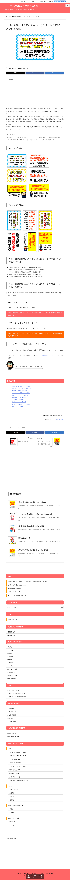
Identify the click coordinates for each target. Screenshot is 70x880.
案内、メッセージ (14, 789)
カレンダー (12, 825)
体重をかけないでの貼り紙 (19, 397)
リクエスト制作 (11, 721)
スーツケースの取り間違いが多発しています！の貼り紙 (35, 514)
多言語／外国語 (11, 715)
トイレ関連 (10, 650)
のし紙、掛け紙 (11, 733)
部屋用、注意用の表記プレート (16, 805)
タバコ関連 (10, 666)
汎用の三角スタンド (14, 777)
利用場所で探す (11, 632)
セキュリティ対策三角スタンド (17, 755)
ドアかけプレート (12, 786)
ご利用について (34, 1)
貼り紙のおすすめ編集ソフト (15, 588)
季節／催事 (10, 718)
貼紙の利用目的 (17, 16)
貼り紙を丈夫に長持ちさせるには (17, 585)
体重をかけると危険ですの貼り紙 (21, 386)
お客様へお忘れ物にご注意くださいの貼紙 (31, 526)
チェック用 (12, 821)
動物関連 (9, 659)
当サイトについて (25, 1)
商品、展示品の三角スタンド (17, 770)
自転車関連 (10, 656)
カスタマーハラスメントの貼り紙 (21, 404)
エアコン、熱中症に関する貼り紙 (16, 693)
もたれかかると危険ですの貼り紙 (21, 393)
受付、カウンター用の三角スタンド (19, 766)
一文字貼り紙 (11, 708)
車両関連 (9, 653)
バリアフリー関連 (12, 669)
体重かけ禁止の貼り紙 (18, 406)
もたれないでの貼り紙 (18, 399)
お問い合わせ (51, 1)
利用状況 (11, 800)
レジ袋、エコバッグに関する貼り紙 (17, 696)
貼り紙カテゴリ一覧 (13, 619)
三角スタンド (11, 748)
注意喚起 (11, 793)
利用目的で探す (11, 635)
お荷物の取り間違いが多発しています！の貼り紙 (33, 550)
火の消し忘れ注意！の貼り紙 (19, 390)
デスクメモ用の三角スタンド (17, 763)
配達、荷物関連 (11, 678)
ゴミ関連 (9, 647)
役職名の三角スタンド (15, 773)
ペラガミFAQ (43, 1)
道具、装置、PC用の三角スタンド (18, 780)
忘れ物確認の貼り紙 (24, 538)
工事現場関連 (11, 662)
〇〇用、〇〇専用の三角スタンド (18, 752)
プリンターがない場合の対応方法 (17, 595)
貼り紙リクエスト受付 (14, 592)
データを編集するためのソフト (47, 355)
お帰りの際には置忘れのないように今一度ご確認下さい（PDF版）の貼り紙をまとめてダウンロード (35, 314)
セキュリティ (13, 796)
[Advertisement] (35, 93)
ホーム (8, 16)
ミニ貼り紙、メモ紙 (13, 818)
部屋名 (11, 809)
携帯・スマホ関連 (12, 675)
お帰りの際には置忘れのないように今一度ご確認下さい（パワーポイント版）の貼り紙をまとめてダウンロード (35, 334)
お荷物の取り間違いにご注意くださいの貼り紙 (32, 502)
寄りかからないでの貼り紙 (19, 402)
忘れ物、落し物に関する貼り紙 (32, 16)
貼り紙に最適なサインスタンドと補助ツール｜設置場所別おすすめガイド (27, 581)
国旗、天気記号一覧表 (13, 736)
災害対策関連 (11, 672)
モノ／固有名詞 (11, 711)
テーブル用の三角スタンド (16, 759)
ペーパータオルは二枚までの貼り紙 (21, 388)
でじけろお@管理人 (57, 419)
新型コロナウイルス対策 (14, 690)
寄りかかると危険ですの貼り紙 (20, 395)
